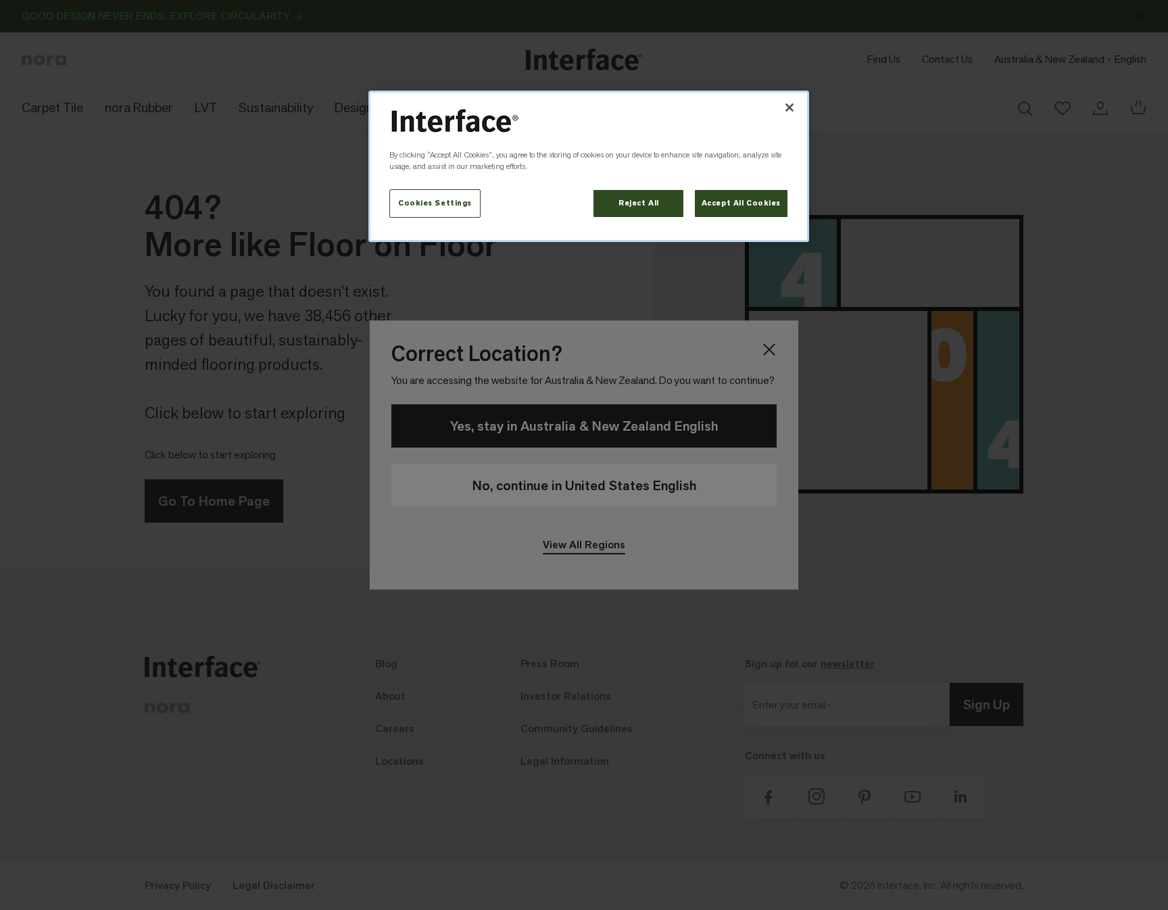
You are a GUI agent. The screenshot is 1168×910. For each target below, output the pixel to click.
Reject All (638, 203)
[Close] (789, 107)
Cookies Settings (435, 203)
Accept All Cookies (741, 203)
